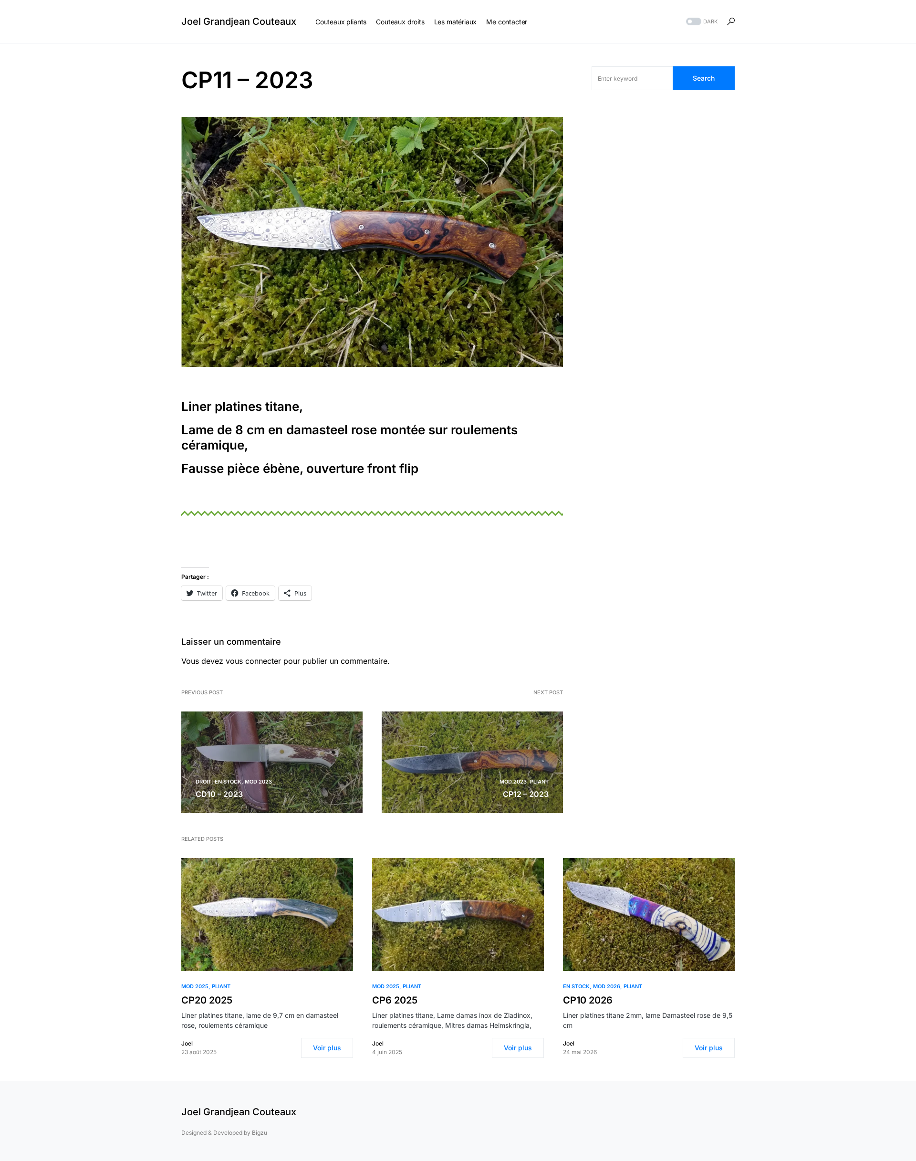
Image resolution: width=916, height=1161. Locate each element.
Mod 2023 (258, 781)
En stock (228, 781)
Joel (187, 1043)
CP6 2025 (394, 1000)
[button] (701, 22)
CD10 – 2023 (219, 794)
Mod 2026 (606, 986)
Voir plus (327, 1048)
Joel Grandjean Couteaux (238, 21)
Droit (203, 781)
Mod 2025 (194, 986)
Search (704, 78)
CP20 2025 (206, 1000)
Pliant (539, 781)
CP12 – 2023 (526, 794)
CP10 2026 (588, 1000)
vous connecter (253, 661)
